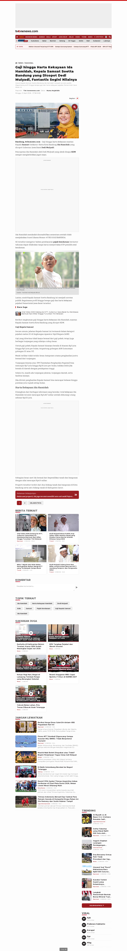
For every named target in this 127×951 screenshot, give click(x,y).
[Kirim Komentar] (76, 587)
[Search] (110, 37)
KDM (73, 152)
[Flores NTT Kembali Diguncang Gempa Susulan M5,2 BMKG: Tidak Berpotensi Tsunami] (26, 741)
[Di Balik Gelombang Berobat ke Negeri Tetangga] (26, 772)
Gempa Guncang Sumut (63, 46)
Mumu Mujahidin (53, 90)
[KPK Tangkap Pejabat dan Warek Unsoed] (63, 633)
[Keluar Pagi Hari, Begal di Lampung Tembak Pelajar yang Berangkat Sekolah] (30, 663)
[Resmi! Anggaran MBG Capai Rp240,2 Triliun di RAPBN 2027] (63, 663)
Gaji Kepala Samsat (24, 327)
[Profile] (106, 37)
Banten (53, 41)
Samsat (25, 145)
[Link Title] (16, 63)
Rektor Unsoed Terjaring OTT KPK (41, 46)
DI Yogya (71, 41)
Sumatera (35, 41)
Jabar (44, 41)
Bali (88, 41)
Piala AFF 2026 (96, 46)
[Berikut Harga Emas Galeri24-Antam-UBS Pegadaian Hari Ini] (26, 727)
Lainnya (107, 41)
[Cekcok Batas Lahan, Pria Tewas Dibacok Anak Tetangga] (30, 694)
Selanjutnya (35, 503)
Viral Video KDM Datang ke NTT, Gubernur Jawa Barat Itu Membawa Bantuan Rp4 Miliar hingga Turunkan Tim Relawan (50, 313)
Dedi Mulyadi (48, 147)
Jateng (62, 41)
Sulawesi (96, 41)
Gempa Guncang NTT (81, 46)
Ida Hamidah (63, 145)
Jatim (81, 41)
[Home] (26, 31)
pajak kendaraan (61, 242)
